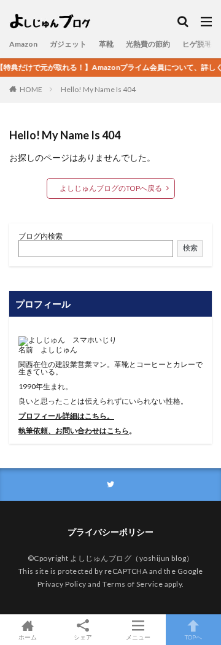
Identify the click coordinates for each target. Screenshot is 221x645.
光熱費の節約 (148, 43)
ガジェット (68, 43)
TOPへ (193, 636)
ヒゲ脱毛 (197, 43)
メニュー (138, 636)
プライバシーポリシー (110, 532)
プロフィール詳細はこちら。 (66, 415)
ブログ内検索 (40, 236)
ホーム (27, 636)
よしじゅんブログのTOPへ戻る (111, 188)
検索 (190, 247)
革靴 (106, 43)
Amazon (23, 43)
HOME (31, 89)
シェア (83, 637)
